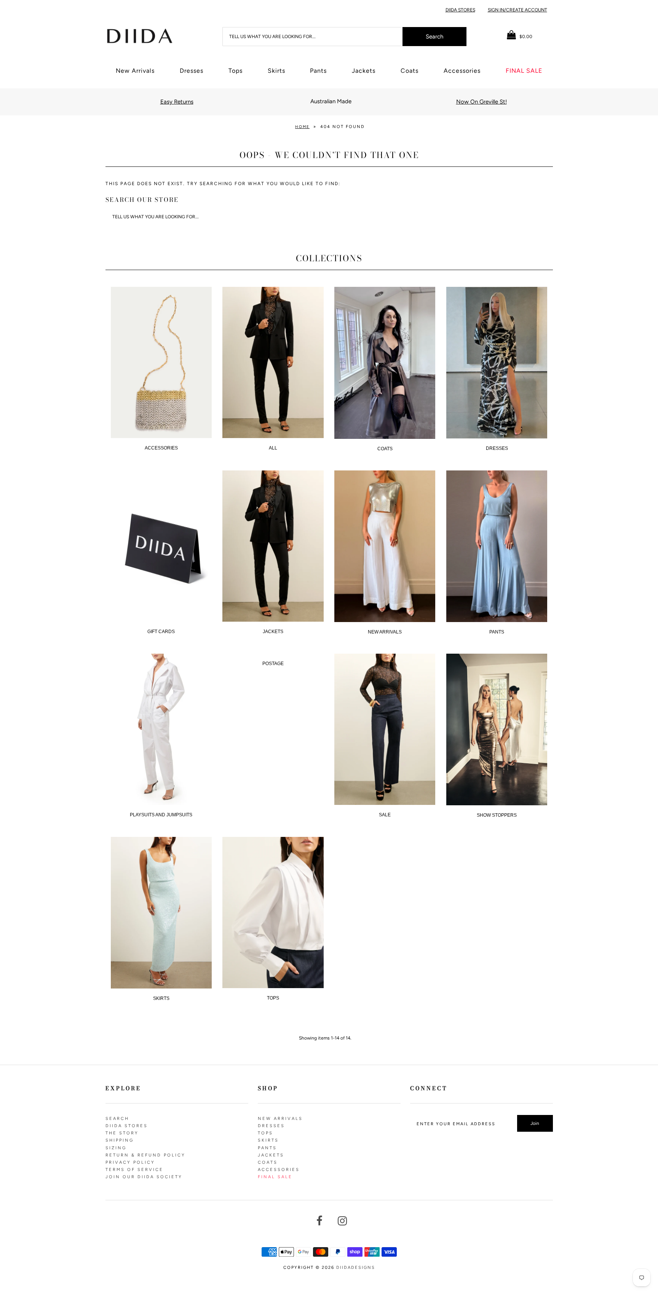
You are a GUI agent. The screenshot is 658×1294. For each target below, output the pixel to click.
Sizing (115, 1147)
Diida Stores (460, 10)
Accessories (462, 70)
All (273, 448)
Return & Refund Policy (145, 1155)
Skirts (276, 70)
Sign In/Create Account (517, 10)
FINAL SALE (524, 70)
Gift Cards (161, 631)
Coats (409, 70)
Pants (318, 70)
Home (302, 126)
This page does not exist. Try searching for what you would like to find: (222, 183)
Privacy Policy (130, 1162)
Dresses (191, 70)
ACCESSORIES (161, 448)
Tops (235, 70)
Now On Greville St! (481, 101)
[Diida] (139, 35)
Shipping (119, 1140)
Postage (273, 663)
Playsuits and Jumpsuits (161, 814)
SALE (385, 814)
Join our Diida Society (143, 1176)
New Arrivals (135, 70)
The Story (122, 1133)
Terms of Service (134, 1169)
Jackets (363, 70)
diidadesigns (355, 1267)
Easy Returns (176, 101)
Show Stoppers (497, 815)
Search (117, 1118)
